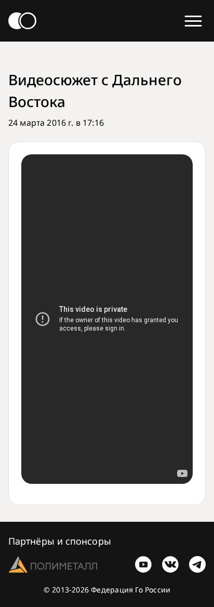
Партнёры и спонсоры (59, 541)
